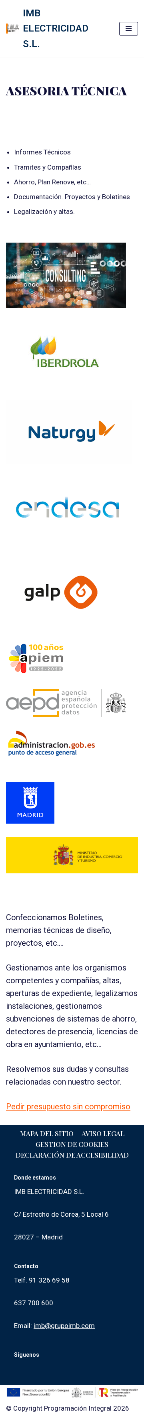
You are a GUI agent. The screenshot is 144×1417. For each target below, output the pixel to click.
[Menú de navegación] (128, 29)
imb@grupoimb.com (64, 1326)
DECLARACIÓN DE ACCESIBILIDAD (72, 1154)
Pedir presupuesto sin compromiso (68, 1106)
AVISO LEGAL (103, 1133)
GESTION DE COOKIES (72, 1144)
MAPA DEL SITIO (47, 1133)
